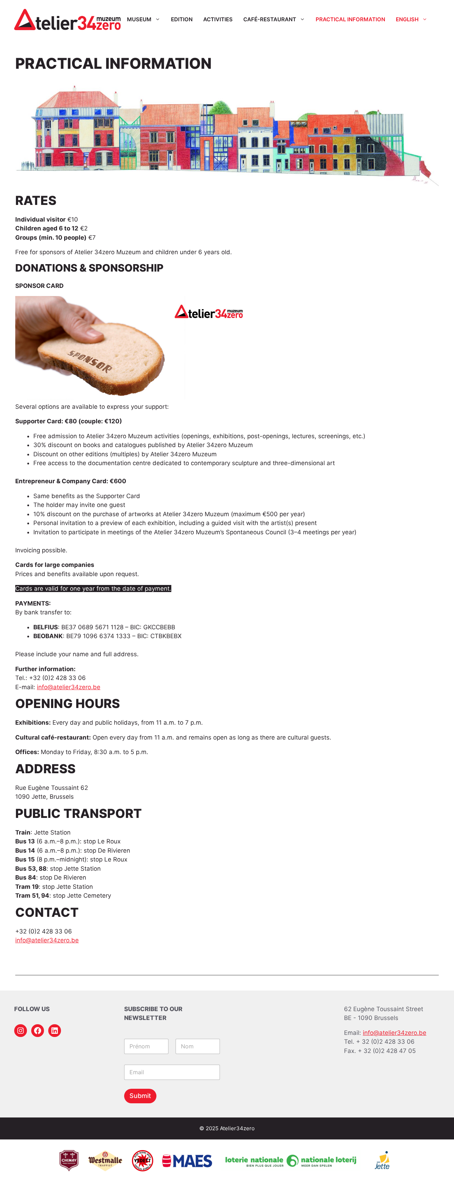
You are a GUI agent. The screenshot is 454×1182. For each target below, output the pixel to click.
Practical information (350, 19)
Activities (218, 19)
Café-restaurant (269, 19)
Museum (139, 19)
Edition (182, 19)
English (407, 19)
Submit (140, 1095)
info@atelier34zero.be (68, 687)
